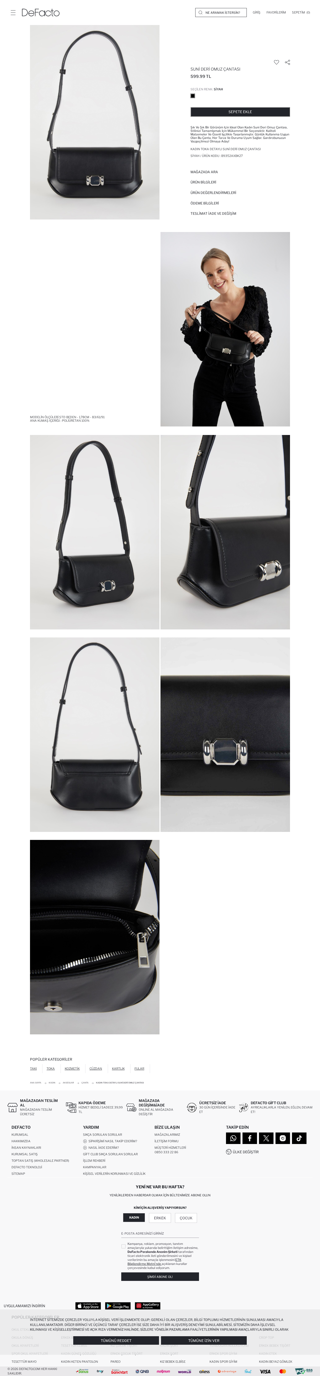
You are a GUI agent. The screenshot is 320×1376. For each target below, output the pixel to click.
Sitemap (18, 1174)
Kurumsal (20, 1134)
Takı (33, 1068)
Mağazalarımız (167, 1134)
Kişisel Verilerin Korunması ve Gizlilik (114, 1174)
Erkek (160, 1218)
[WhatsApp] (233, 1138)
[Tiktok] (299, 1138)
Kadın (134, 1217)
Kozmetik (72, 1068)
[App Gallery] (147, 1305)
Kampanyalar (94, 1167)
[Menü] (13, 13)
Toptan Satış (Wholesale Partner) (40, 1161)
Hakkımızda (21, 1141)
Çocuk (186, 1218)
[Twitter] (266, 1138)
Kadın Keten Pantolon (79, 1361)
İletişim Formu (166, 1141)
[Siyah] (192, 96)
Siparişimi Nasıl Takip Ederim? (112, 1141)
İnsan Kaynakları (26, 1148)
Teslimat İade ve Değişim (213, 213)
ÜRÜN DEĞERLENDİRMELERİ (213, 193)
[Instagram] (283, 1138)
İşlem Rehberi (94, 1161)
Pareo (115, 1361)
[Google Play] (118, 1305)
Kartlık (118, 1068)
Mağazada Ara (204, 172)
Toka (50, 1068)
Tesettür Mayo (24, 1361)
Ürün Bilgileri (203, 182)
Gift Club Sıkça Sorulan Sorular (110, 1154)
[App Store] (88, 1305)
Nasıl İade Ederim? (103, 1148)
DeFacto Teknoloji (27, 1167)
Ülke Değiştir (246, 1152)
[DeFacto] (41, 12)
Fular (139, 1068)
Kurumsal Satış (25, 1154)
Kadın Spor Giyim (223, 1361)
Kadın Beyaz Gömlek (275, 1361)
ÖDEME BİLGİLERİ (204, 203)
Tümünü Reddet (116, 1340)
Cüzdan (96, 1068)
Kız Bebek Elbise (173, 1361)
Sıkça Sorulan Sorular (102, 1134)
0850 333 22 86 (166, 1152)
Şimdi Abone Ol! (160, 1277)
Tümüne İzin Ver (204, 1340)
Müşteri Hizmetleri (170, 1148)
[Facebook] (249, 1138)
